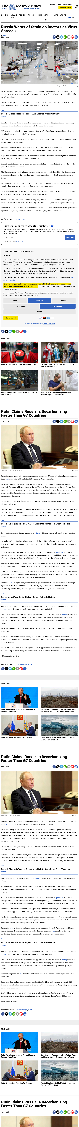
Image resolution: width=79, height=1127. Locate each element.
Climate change (21, 664)
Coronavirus (20, 219)
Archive (63, 15)
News (7, 15)
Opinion (39, 15)
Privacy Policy (20, 241)
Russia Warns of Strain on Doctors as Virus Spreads (39, 29)
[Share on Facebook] (54, 37)
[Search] (77, 17)
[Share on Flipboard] (72, 37)
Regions (22, 15)
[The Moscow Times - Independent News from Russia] (21, 6)
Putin (30, 664)
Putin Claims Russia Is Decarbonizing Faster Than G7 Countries (34, 413)
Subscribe (70, 237)
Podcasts (54, 15)
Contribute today (65, 7)
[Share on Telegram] (61, 37)
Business (30, 15)
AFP (4, 36)
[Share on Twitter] (58, 37)
